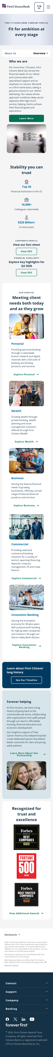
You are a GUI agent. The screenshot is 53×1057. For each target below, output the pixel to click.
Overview (39, 53)
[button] (7, 1019)
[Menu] (48, 7)
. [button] (40, 1044)
